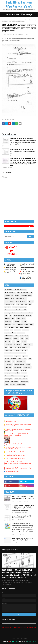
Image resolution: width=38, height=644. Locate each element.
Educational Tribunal (21, 298)
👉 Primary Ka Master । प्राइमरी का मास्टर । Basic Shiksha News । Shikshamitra (17, 434)
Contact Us (24, 638)
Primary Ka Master (7, 34)
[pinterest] (11, 485)
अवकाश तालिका (8, 367)
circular (7, 119)
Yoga (6, 315)
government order (9, 327)
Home (3, 20)
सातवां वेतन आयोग (14, 381)
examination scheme (22, 324)
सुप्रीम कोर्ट (12, 384)
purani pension (17, 344)
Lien (30, 304)
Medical (15, 307)
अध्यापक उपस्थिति (8, 364)
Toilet (30, 312)
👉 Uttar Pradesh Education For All (14, 452)
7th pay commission (10, 292)
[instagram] (26, 485)
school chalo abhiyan (23, 347)
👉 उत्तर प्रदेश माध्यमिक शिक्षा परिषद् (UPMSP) (15, 455)
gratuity (27, 327)
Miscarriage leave (9, 310)
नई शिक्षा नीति (23, 370)
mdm (16, 335)
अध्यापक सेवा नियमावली (19, 364)
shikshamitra (19, 350)
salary (7, 20)
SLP (25, 310)
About (17, 638)
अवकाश (28, 364)
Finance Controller (9, 301)
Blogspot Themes (31, 641)
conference (8, 324)
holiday (6, 330)
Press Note (19, 310)
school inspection (9, 350)
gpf (17, 327)
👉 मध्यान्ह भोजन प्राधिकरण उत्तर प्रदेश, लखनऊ (26, 268)
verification (7, 361)
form (31, 324)
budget (23, 318)
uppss (24, 358)
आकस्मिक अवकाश (17, 367)
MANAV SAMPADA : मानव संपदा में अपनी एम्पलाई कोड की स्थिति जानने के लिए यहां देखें (22, 539)
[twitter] (26, 481)
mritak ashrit (8, 338)
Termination (24, 312)
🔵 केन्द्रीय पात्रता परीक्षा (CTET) (12, 471)
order (18, 341)
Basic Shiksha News (22, 292)
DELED (17, 295)
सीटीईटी (6, 384)
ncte (27, 338)
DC (10, 119)
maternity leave (9, 335)
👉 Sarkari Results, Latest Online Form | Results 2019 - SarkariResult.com (17, 448)
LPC (26, 304)
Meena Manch (22, 307)
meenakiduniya (24, 335)
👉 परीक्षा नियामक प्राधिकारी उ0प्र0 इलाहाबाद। (15, 458)
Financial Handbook (21, 301)
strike (23, 353)
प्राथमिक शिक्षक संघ (9, 373)
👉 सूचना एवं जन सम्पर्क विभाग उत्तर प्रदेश (10, 271)
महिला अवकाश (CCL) (9, 376)
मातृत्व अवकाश (19, 376)
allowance (28, 315)
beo (13, 318)
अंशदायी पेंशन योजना (21, 361)
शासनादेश (7, 381)
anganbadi (7, 318)
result (25, 344)
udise (19, 358)
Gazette (31, 301)
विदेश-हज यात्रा (18, 378)
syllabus (25, 356)
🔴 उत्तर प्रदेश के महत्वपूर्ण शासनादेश (24, 274)
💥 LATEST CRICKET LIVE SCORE (13, 462)
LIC (22, 304)
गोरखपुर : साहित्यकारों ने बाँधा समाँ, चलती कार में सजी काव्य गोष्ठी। (18, 444)
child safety (17, 321)
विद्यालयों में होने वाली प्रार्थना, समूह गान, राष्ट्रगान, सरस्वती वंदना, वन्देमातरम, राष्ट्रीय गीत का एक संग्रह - (23, 498)
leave (13, 333)
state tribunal (16, 353)
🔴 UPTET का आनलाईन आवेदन (26, 271)
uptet (30, 358)
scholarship (13, 347)
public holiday (8, 344)
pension (24, 341)
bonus (18, 318)
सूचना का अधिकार (21, 384)
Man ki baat (8, 307)
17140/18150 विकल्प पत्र (20, 290)
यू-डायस (25, 376)
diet (14, 324)
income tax (17, 330)
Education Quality (9, 298)
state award (8, 353)
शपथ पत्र (25, 378)
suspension (17, 356)
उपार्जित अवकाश (8, 370)
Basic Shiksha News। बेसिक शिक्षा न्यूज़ (19, 14)
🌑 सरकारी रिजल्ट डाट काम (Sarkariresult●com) (10, 264)
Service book (15, 312)
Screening (7, 312)
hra (11, 330)
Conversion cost (9, 295)
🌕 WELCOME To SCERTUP (11, 421)
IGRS (18, 304)
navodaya (15, 338)
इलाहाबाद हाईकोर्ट (27, 367)
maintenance (20, 333)
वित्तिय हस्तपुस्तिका (8, 378)
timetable (13, 358)
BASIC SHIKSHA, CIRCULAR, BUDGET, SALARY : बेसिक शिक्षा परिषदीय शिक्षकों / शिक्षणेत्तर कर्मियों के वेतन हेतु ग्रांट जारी (22, 151)
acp (10, 315)
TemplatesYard (15, 641)
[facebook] (11, 481)
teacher (7, 358)
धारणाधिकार (16, 370)
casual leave (8, 321)
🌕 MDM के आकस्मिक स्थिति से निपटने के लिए (26, 264)
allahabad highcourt (19, 315)
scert (6, 347)
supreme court (8, 356)
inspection (7, 333)
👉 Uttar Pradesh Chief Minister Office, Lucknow (10, 268)
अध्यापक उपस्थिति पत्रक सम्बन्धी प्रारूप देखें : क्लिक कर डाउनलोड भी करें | (21, 517)
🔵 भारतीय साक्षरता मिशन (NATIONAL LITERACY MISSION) (25, 278)
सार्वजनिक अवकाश (24, 381)
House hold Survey (9, 304)
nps (13, 341)
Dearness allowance (26, 295)
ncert (22, 338)
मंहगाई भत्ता (17, 373)
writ (13, 361)
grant (21, 327)
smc (26, 350)
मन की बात (24, 373)
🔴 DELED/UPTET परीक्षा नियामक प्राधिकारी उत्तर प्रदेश (17, 468)
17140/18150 (8, 290)
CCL (31, 292)
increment (25, 330)
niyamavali (7, 341)
